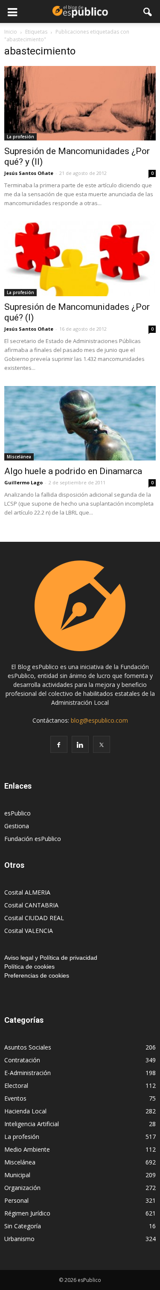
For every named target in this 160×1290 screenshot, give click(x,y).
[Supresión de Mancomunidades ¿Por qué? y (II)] (80, 103)
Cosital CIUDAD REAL (34, 918)
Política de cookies (29, 966)
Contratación (22, 1060)
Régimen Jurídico (27, 1213)
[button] (148, 11)
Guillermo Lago (23, 482)
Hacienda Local (25, 1111)
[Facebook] (58, 744)
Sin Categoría (22, 1226)
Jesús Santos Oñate (28, 173)
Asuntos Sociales (27, 1047)
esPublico (17, 813)
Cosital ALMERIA (27, 892)
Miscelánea (19, 457)
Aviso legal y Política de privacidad (50, 957)
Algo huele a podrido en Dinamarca (73, 471)
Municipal (17, 1175)
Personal (16, 1200)
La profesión (20, 137)
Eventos (15, 1098)
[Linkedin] (80, 744)
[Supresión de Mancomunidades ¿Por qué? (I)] (80, 258)
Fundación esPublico (32, 839)
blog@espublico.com (99, 720)
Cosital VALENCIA (28, 931)
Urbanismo (19, 1239)
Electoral (16, 1085)
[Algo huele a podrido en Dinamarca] (80, 423)
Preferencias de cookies (36, 975)
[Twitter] (101, 744)
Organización (22, 1188)
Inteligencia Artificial (31, 1124)
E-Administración (27, 1073)
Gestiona (16, 826)
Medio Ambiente (27, 1149)
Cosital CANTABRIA (31, 905)
